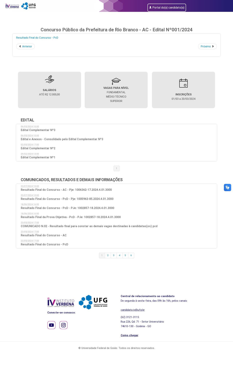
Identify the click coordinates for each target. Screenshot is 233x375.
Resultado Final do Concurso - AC (44, 235)
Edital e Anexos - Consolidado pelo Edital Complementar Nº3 (62, 139)
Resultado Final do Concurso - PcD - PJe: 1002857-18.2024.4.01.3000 (67, 208)
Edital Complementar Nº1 (38, 157)
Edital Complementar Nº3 (38, 130)
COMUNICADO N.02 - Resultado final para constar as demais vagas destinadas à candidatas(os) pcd (89, 226)
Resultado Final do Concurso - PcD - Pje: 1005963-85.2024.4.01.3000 (67, 199)
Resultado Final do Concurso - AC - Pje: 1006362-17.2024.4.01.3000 (66, 190)
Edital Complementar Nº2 (38, 148)
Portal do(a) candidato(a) (168, 7)
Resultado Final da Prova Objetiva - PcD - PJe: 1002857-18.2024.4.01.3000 (71, 217)
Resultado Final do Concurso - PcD (37, 37)
